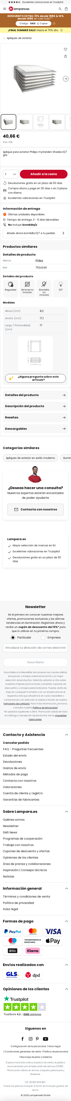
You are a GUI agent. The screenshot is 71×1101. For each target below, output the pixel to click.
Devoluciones (12, 762)
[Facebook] (25, 1039)
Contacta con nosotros (19, 781)
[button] (8, 122)
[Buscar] (60, 8)
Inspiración (11, 870)
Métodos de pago (15, 774)
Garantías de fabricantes (21, 800)
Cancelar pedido (16, 743)
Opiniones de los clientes (20, 857)
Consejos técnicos (34, 870)
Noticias (8, 876)
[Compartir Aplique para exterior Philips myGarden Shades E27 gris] (65, 56)
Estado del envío (15, 755)
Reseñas (11, 417)
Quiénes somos (14, 820)
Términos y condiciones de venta (26, 896)
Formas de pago (18, 921)
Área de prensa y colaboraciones (27, 864)
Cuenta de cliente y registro (23, 793)
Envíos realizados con (23, 964)
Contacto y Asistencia (24, 734)
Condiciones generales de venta (23, 1051)
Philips (39, 260)
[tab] (35, 767)
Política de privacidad (45, 707)
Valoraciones (12, 787)
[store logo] (21, 8)
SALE (33, 23)
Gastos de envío (14, 768)
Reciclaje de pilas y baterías (36, 1057)
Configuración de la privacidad (28, 1046)
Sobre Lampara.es (20, 811)
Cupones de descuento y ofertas (26, 851)
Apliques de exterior (19, 38)
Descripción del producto (24, 406)
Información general (22, 888)
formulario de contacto (17, 703)
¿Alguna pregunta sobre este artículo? (38, 378)
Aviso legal (10, 909)
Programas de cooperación (22, 838)
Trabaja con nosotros (18, 845)
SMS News (10, 832)
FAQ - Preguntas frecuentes (23, 749)
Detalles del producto (22, 395)
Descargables (16, 429)
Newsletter (11, 826)
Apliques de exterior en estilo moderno (30, 458)
